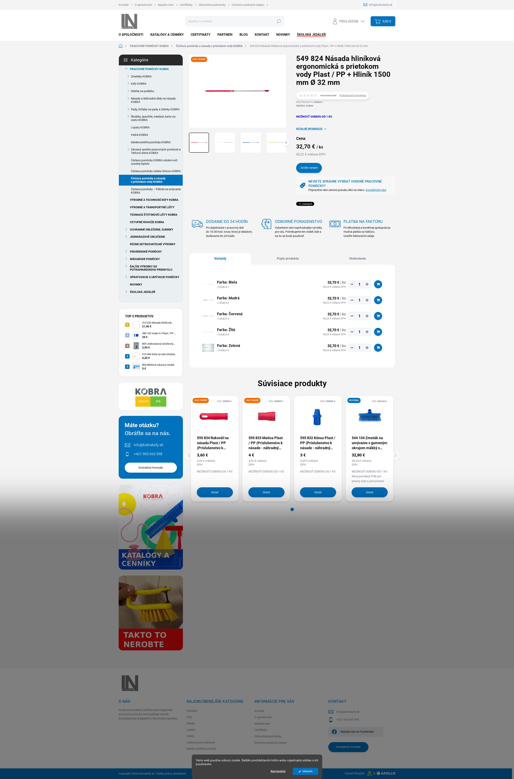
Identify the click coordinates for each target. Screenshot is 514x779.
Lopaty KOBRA (140, 127)
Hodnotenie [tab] (357, 258)
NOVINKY (136, 284)
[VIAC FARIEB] (215, 415)
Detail (214, 492)
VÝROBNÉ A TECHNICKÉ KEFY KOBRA (154, 199)
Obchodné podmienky (212, 4)
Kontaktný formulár (151, 467)
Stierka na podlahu (142, 91)
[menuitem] (132, 35)
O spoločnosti (143, 4)
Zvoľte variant (309, 167)
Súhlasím (307, 771)
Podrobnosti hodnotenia (353, 95)
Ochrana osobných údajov (248, 4)
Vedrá (190, 736)
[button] (292, 509)
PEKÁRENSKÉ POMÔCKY (146, 251)
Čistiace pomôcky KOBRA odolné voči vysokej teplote (154, 162)
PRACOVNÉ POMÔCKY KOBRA (149, 69)
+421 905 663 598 (148, 454)
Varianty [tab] (220, 258)
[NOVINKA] (369, 415)
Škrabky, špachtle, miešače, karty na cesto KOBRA (153, 118)
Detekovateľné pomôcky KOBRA (151, 142)
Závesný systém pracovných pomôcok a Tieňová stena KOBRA (156, 151)
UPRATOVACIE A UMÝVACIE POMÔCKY (154, 277)
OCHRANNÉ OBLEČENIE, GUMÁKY (151, 229)
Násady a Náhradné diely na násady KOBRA (153, 100)
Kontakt (124, 4)
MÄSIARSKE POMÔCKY (145, 259)
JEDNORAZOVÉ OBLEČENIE (147, 236)
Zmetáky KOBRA (141, 76)
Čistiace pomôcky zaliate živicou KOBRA (156, 171)
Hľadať (278, 21)
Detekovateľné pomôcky (201, 748)
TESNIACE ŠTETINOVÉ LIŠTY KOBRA (153, 214)
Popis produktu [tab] (288, 258)
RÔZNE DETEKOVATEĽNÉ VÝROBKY (152, 244)
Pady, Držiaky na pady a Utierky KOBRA (155, 109)
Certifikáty (186, 4)
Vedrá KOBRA (139, 134)
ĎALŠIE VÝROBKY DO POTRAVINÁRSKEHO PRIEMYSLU (151, 268)
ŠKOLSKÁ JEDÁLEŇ (142, 292)
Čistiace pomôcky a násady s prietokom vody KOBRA (148, 180)
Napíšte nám (166, 4)
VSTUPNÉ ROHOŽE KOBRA (147, 222)
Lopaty (191, 729)
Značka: (304, 106)
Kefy (189, 717)
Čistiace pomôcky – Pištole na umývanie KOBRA (156, 191)
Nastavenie (278, 771)
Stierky (191, 723)
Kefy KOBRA (138, 83)
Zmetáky (192, 710)
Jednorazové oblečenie (201, 742)
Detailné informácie (309, 128)
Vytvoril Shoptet (354, 773)
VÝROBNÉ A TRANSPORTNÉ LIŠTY (152, 207)
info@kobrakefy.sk (148, 445)
